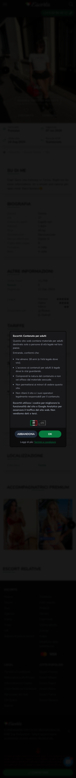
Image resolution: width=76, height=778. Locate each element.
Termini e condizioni (45, 442)
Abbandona (26, 434)
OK (50, 434)
